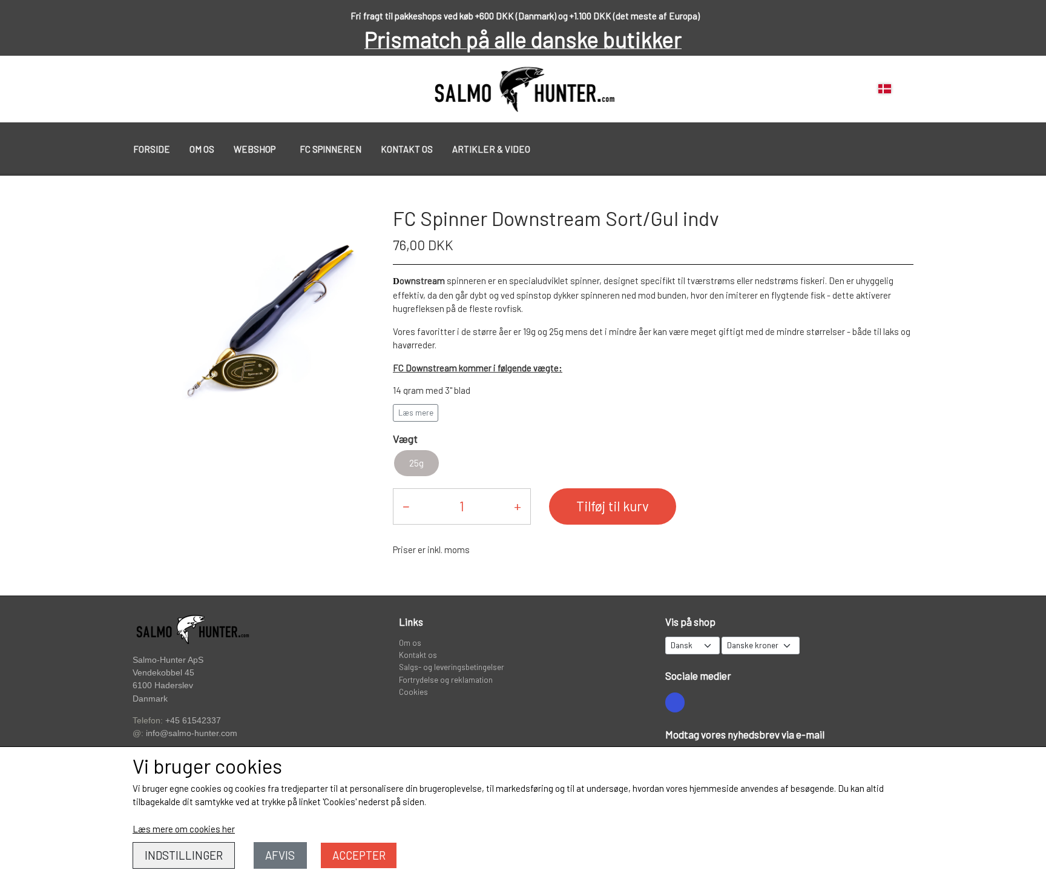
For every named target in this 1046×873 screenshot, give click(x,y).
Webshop (254, 149)
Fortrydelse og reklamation (446, 679)
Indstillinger (184, 855)
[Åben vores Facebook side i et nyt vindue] (675, 702)
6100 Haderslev (163, 685)
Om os (201, 149)
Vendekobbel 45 (163, 672)
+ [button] (517, 505)
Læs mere (415, 412)
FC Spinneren (330, 149)
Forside (151, 149)
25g (416, 462)
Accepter (359, 855)
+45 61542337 (193, 720)
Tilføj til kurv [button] (612, 505)
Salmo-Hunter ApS (168, 660)
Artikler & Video (491, 149)
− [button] (406, 505)
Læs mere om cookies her (184, 828)
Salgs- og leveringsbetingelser (451, 667)
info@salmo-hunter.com (191, 733)
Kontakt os (407, 149)
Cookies (413, 691)
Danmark (150, 698)
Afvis (280, 855)
